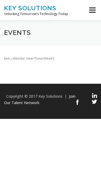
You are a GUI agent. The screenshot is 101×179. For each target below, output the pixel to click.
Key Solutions (30, 8)
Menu (92, 10)
